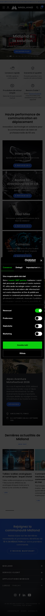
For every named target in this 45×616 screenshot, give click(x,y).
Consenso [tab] (7, 267)
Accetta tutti (22, 345)
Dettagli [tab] (19, 267)
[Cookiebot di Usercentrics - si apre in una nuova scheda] (26, 260)
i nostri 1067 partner (17, 280)
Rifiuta (23, 353)
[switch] (38, 318)
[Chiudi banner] (41, 260)
